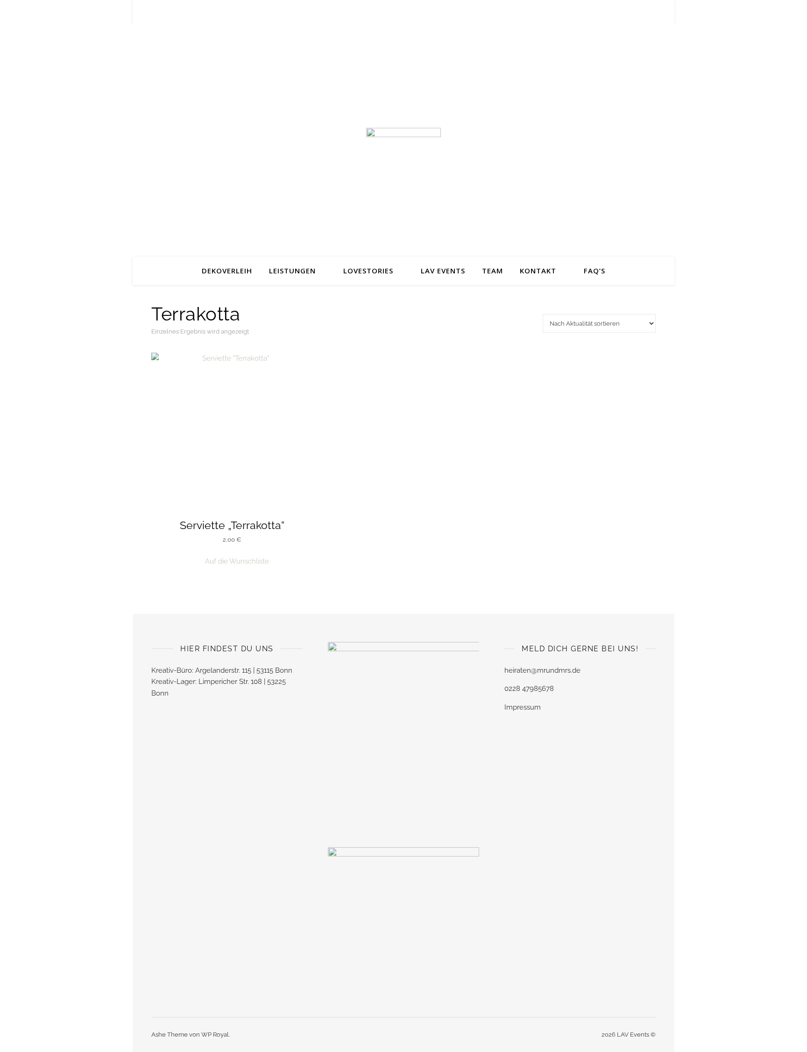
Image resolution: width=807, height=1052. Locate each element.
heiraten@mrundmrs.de (542, 670)
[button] (232, 561)
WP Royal (215, 1034)
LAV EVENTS (443, 270)
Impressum (522, 707)
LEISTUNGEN (292, 270)
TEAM (492, 270)
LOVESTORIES (368, 270)
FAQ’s (594, 270)
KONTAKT (538, 270)
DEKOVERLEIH (227, 270)
